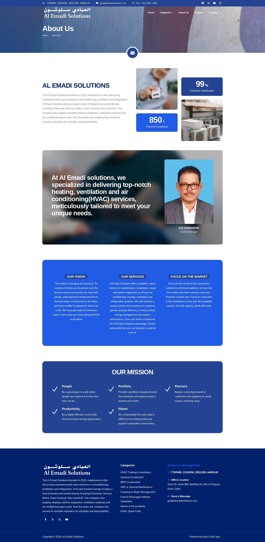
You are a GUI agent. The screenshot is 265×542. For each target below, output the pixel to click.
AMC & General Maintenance (136, 487)
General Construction (132, 477)
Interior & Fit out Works (133, 506)
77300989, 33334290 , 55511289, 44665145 (68, 3)
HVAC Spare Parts (131, 511)
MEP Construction (130, 482)
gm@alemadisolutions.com (113, 3)
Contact (213, 12)
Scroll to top (7, 271)
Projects (198, 12)
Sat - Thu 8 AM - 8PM (146, 3)
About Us (184, 12)
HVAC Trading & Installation (136, 472)
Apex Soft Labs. (211, 536)
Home (151, 12)
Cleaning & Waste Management (138, 492)
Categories (165, 12)
